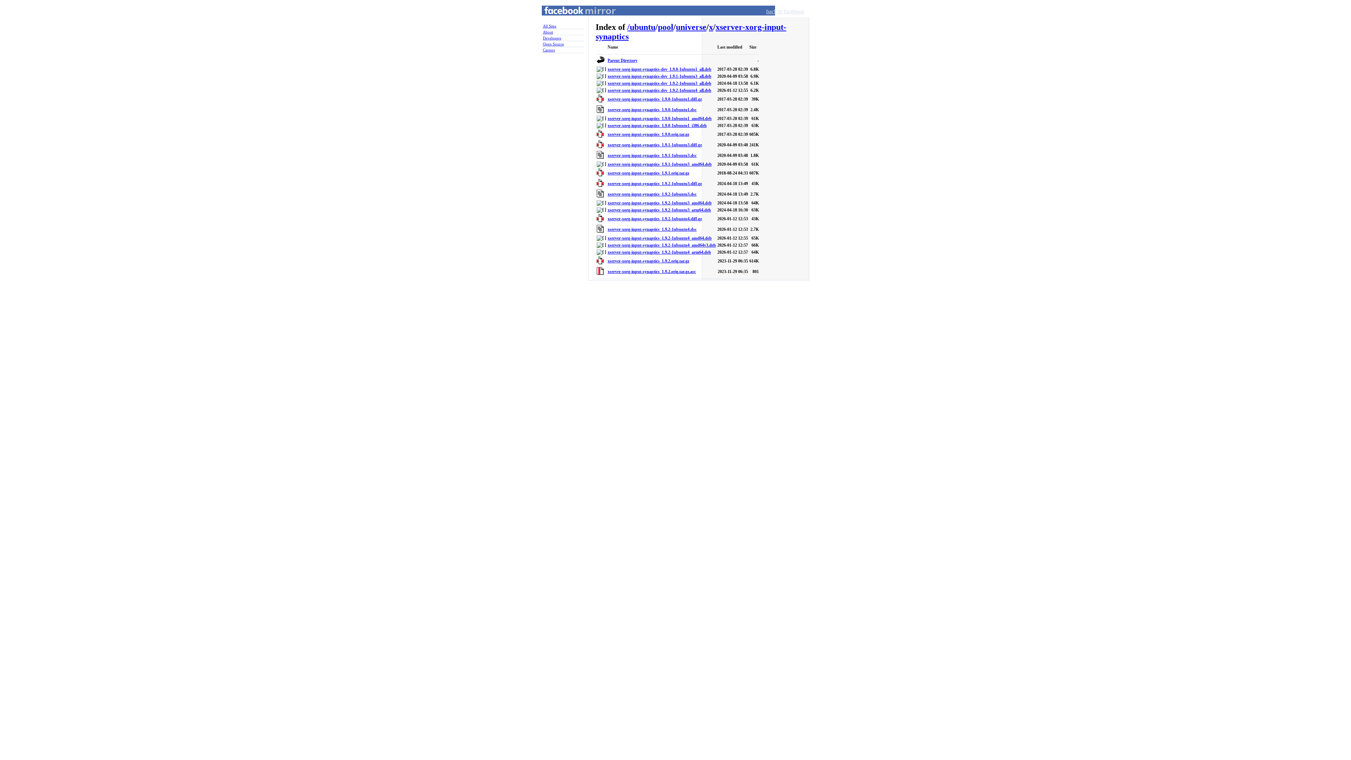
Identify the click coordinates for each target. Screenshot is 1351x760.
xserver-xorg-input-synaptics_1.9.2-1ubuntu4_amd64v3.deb (662, 245)
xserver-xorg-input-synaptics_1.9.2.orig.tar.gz (648, 261)
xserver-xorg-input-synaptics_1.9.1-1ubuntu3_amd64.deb (660, 164)
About (548, 32)
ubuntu (642, 27)
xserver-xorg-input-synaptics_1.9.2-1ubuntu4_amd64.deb (660, 238)
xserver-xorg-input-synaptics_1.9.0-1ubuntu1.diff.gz (655, 99)
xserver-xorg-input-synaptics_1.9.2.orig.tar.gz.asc (652, 271)
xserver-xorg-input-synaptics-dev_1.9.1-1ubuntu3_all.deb (659, 76)
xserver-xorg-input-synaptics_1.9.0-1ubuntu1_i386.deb (657, 125)
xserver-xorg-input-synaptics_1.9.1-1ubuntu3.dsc (652, 155)
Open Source (553, 44)
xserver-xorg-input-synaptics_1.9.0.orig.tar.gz (648, 134)
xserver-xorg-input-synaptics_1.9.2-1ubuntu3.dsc (652, 194)
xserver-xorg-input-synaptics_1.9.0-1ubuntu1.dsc (652, 109)
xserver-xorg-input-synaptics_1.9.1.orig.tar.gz (648, 173)
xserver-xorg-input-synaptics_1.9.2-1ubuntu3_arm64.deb (659, 210)
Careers (549, 50)
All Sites (549, 26)
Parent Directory (623, 60)
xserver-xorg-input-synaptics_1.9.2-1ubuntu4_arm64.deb (659, 252)
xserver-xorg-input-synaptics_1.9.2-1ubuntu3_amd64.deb (660, 203)
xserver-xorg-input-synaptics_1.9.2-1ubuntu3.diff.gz (655, 183)
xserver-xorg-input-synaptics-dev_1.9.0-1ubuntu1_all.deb (659, 69)
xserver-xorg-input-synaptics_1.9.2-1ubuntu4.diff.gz (655, 218)
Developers (552, 38)
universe (691, 27)
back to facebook (785, 11)
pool (665, 27)
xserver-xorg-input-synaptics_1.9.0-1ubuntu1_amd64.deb (660, 118)
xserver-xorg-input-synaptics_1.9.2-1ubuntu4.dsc (652, 229)
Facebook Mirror (573, 19)
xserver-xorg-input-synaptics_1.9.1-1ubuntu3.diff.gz (655, 144)
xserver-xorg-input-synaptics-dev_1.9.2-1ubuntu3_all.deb (659, 83)
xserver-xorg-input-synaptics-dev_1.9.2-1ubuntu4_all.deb (659, 90)
